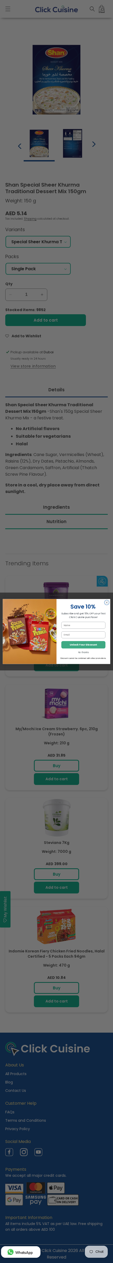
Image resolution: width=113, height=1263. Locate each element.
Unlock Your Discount (83, 644)
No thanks (83, 652)
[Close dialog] (106, 602)
